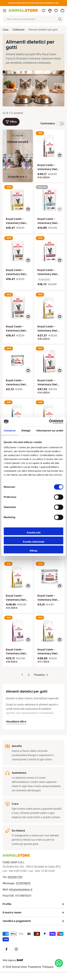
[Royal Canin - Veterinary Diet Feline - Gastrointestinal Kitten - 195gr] (49, 576)
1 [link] (22, 674)
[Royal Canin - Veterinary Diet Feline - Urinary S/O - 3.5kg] (18, 576)
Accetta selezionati (33, 541)
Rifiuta (33, 550)
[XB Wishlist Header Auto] (56, 10)
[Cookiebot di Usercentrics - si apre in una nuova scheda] (49, 421)
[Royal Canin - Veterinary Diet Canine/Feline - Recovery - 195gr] (18, 360)
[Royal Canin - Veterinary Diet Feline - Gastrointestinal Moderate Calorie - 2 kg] (49, 146)
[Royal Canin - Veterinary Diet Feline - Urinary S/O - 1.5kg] (49, 307)
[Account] (50, 10)
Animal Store (19, 966)
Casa (5, 29)
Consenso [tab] (9, 430)
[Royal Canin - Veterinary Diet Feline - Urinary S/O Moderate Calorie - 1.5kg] (49, 630)
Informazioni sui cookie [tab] (49, 430)
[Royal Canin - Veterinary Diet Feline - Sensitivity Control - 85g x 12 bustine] (49, 199)
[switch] (58, 497)
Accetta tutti (33, 532)
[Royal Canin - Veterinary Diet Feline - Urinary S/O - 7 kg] (49, 415)
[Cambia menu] (5, 11)
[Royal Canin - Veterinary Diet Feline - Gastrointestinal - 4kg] (49, 361)
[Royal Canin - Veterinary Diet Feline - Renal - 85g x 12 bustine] (49, 251)
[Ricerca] (60, 19)
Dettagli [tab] (25, 430)
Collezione (18, 29)
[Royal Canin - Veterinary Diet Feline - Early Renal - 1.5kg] (18, 630)
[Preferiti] (44, 11)
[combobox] (33, 19)
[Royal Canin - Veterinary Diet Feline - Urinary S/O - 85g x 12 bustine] (18, 199)
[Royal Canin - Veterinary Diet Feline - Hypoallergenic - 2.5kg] (18, 415)
